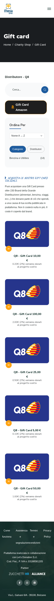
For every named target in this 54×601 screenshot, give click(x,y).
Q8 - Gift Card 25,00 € (27, 377)
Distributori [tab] (36, 149)
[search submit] (44, 89)
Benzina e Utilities (19, 158)
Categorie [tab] (17, 149)
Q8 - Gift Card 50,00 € (27, 494)
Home (7, 44)
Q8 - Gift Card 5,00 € (27, 433)
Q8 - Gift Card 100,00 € (27, 319)
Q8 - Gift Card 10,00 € (27, 261)
